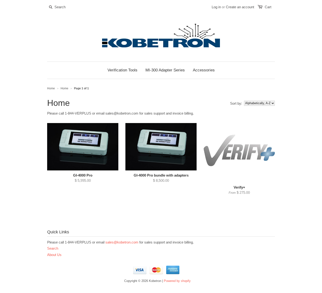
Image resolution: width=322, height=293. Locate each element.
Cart (268, 7)
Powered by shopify (177, 281)
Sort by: (236, 103)
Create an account (240, 7)
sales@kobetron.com (121, 242)
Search (52, 248)
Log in (216, 7)
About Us (54, 255)
